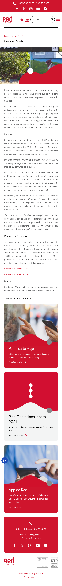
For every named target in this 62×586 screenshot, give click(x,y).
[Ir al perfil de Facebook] (18, 9)
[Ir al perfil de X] (24, 9)
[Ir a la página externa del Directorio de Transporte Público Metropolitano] (54, 562)
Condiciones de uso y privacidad (31, 573)
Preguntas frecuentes (31, 538)
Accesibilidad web (31, 577)
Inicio (6, 36)
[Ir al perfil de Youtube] (38, 9)
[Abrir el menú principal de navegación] (58, 19)
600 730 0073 (26, 3)
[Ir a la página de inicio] (7, 20)
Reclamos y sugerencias (31, 534)
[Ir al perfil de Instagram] (31, 9)
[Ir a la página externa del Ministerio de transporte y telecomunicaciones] (42, 562)
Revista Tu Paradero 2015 (16, 274)
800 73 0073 (42, 3)
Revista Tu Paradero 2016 (16, 268)
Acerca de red (17, 36)
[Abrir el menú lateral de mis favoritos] (22, 20)
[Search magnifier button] (51, 19)
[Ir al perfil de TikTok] (46, 9)
